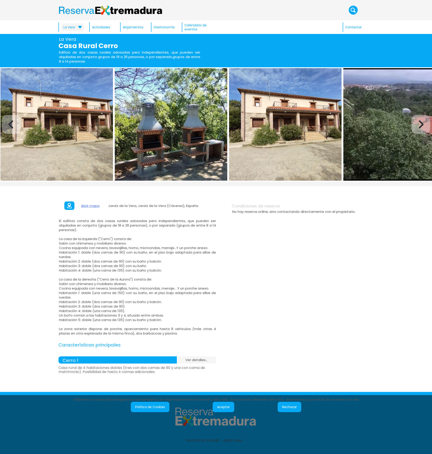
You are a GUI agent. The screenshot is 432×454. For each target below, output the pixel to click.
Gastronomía (164, 27)
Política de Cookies (150, 407)
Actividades (101, 27)
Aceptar (223, 407)
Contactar (353, 27)
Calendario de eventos (195, 27)
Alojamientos (133, 27)
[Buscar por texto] (353, 10)
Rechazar (289, 407)
